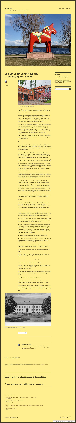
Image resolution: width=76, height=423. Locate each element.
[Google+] (65, 417)
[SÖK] (70, 89)
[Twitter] (61, 417)
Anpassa (64, 82)
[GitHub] (68, 417)
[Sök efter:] (62, 88)
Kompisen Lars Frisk (9, 402)
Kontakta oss (68, 8)
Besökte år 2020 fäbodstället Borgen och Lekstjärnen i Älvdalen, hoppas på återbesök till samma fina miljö (24, 405)
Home (59, 8)
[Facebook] (63, 417)
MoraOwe (8, 8)
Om (63, 8)
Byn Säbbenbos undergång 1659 (11, 408)
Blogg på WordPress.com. (13, 417)
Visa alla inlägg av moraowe (30, 348)
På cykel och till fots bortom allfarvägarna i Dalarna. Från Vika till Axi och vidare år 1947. (21, 397)
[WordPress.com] (70, 417)
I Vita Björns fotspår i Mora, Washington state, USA (15, 400)
